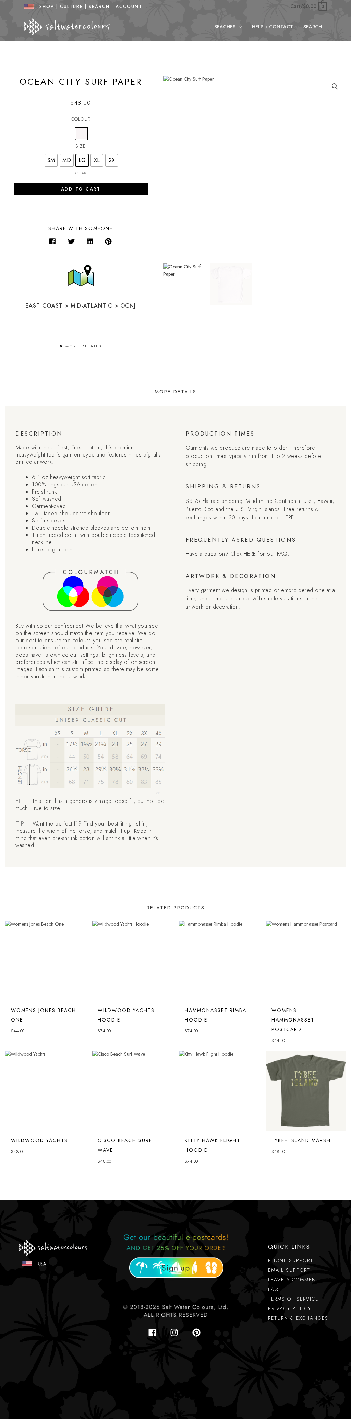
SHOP (44, 6)
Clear (80, 173)
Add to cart (81, 189)
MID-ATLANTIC (91, 306)
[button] (238, 26)
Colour (80, 119)
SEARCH (99, 6)
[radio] (81, 134)
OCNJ (128, 306)
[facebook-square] (154, 1332)
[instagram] (176, 1332)
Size (80, 145)
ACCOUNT (129, 6)
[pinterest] (197, 1332)
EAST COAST (44, 306)
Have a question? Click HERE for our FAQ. (237, 554)
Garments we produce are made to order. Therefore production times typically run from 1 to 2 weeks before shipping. (254, 456)
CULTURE (71, 6)
